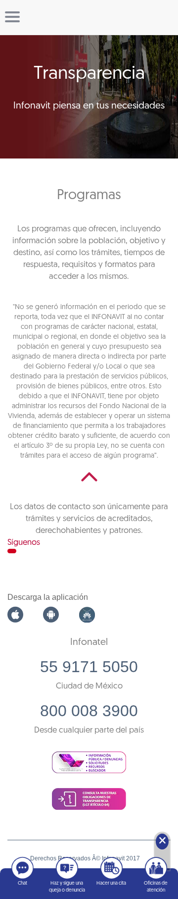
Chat (22, 883)
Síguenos (23, 542)
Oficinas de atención (156, 887)
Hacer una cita (111, 883)
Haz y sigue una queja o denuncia (67, 887)
